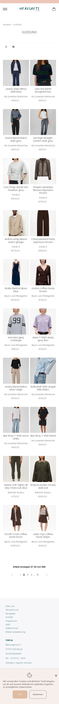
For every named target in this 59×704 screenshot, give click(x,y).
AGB (8, 624)
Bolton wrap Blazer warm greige (16, 240)
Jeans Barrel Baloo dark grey (16, 139)
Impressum (11, 621)
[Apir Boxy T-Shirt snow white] (16, 420)
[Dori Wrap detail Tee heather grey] (16, 171)
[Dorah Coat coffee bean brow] (16, 518)
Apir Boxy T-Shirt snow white (16, 437)
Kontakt (9, 617)
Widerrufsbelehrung (15, 632)
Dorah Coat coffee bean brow (16, 535)
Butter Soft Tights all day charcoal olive (16, 486)
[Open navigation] (5, 9)
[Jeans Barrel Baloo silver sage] (16, 371)
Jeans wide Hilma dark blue (16, 90)
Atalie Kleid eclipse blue (16, 290)
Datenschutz (12, 628)
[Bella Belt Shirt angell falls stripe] (43, 371)
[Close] (56, 674)
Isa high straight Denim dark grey (43, 139)
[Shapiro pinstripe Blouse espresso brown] (43, 171)
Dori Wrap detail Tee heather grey (16, 188)
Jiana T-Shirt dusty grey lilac (43, 339)
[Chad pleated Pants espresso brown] (43, 223)
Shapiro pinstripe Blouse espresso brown (43, 189)
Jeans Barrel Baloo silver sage (16, 388)
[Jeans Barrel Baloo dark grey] (16, 122)
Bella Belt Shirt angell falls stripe (43, 388)
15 (38, 574)
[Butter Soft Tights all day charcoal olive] (16, 469)
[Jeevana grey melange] (16, 321)
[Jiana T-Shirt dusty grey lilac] (43, 321)
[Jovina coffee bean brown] (43, 272)
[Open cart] (53, 9)
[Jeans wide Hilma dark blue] (16, 73)
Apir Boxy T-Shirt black (43, 435)
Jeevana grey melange (16, 339)
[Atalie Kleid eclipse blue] (16, 272)
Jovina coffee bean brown (43, 290)
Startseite (7, 24)
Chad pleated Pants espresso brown (43, 240)
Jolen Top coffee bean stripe (43, 535)
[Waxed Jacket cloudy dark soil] (43, 469)
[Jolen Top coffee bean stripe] (43, 518)
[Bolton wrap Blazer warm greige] (16, 223)
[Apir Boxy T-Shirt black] (43, 420)
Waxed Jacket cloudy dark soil (43, 486)
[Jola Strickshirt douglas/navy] (43, 73)
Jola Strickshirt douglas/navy (43, 90)
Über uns (10, 606)
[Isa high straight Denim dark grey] (43, 122)
